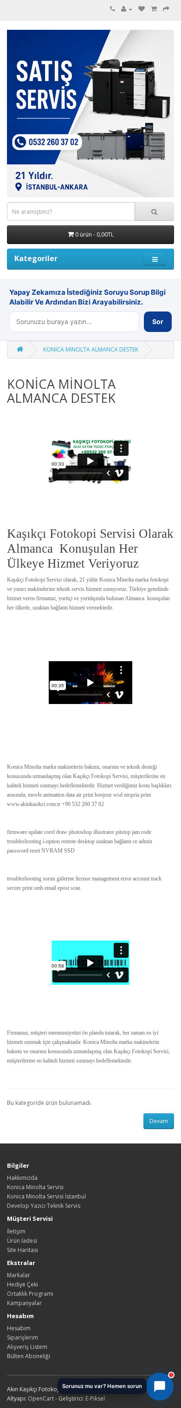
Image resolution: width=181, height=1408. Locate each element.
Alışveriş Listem (27, 1347)
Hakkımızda (22, 1178)
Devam (158, 1121)
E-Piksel (95, 1398)
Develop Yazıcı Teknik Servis (43, 1206)
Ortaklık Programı (30, 1294)
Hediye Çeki (22, 1284)
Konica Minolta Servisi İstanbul (46, 1196)
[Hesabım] (126, 9)
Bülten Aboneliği (28, 1356)
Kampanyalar (24, 1303)
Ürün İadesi (22, 1241)
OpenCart (41, 1398)
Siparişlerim (22, 1337)
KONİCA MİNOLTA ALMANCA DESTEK (90, 349)
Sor (157, 321)
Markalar (18, 1275)
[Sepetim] (154, 9)
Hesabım (19, 1328)
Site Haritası (22, 1250)
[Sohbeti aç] (160, 1387)
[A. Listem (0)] (141, 9)
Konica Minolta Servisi (35, 1187)
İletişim (16, 1231)
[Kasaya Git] (166, 9)
